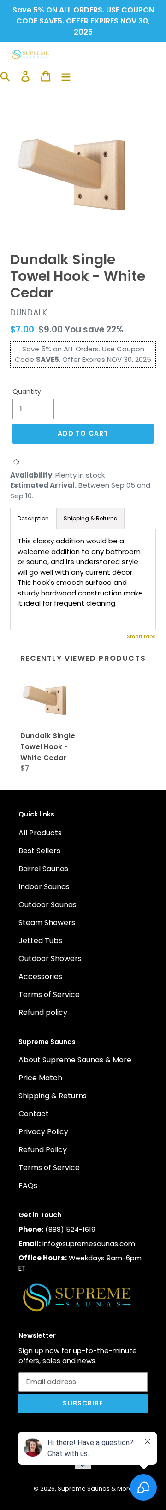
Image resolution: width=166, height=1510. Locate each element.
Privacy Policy (43, 1131)
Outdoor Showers (50, 958)
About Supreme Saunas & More (74, 1060)
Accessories (40, 976)
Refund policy (42, 1012)
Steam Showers (46, 922)
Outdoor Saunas (47, 904)
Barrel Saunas (43, 868)
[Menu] (66, 76)
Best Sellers (39, 850)
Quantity (26, 391)
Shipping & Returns (52, 1095)
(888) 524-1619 (70, 1229)
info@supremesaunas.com (88, 1243)
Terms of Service (49, 994)
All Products (40, 833)
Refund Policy (42, 1149)
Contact (33, 1113)
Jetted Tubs (40, 940)
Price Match (40, 1078)
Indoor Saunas (44, 886)
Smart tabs (141, 636)
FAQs (27, 1185)
